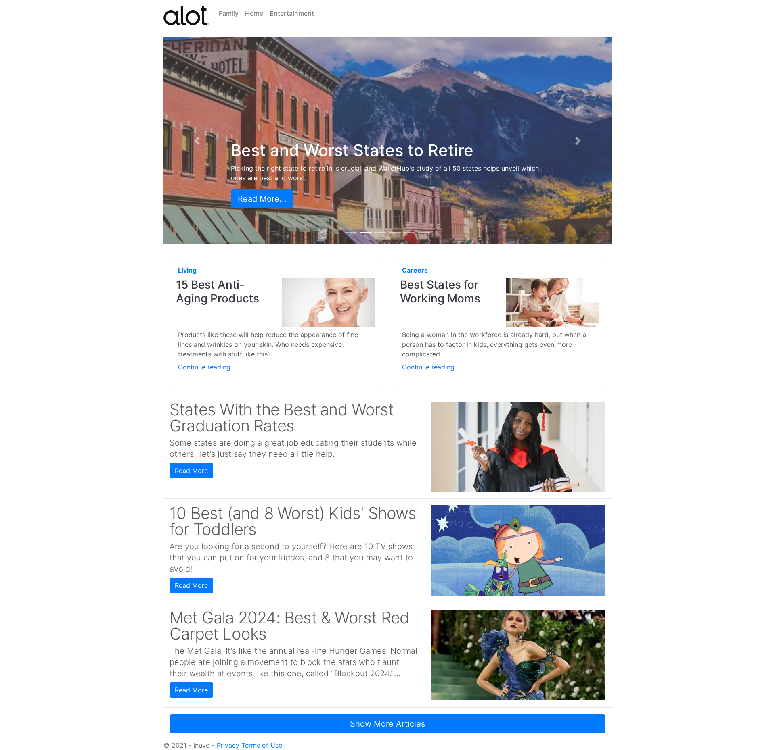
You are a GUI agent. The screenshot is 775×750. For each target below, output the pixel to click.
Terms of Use (261, 745)
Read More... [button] (262, 199)
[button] (197, 141)
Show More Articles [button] (387, 724)
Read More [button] (191, 471)
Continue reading (204, 367)
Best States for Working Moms (440, 291)
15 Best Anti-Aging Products (217, 291)
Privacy (228, 745)
